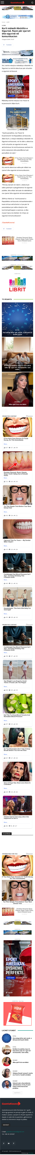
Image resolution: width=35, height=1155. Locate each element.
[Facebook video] (13, 1143)
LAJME (7, 22)
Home (3, 22)
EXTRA (17, 330)
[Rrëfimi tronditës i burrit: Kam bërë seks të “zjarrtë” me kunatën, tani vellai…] (17, 354)
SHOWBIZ (17, 401)
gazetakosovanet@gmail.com (15, 1132)
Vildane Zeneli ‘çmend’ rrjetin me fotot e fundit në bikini (23, 1074)
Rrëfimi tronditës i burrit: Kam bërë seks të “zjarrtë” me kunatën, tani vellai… (17, 367)
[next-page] (6, 410)
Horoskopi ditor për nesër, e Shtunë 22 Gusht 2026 (17, 333)
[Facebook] (4, 1143)
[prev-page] (3, 410)
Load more (17, 1093)
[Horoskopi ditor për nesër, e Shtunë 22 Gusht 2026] (17, 319)
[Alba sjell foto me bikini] (17, 389)
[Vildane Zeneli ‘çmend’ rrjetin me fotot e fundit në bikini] (6, 1073)
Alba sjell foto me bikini (17, 404)
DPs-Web (31, 1153)
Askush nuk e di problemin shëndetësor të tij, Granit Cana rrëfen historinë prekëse (22, 1085)
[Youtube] (8, 1143)
